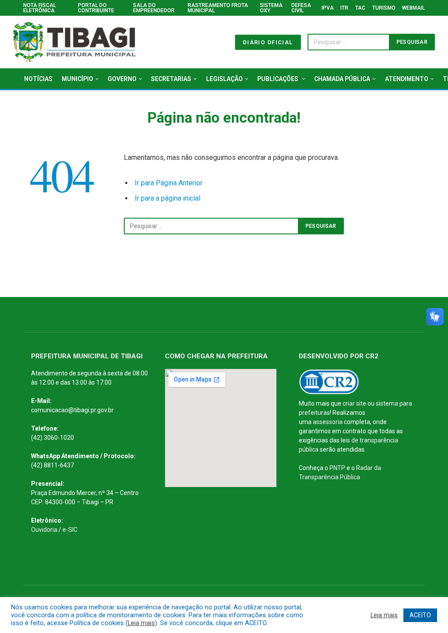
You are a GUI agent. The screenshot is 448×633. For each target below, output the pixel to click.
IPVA (328, 8)
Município (77, 78)
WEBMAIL (413, 8)
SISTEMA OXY (271, 8)
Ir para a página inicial (167, 198)
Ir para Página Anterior (169, 183)
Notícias (38, 78)
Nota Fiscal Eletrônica (39, 8)
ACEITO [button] (420, 615)
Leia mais (141, 623)
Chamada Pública (342, 78)
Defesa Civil (301, 8)
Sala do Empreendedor (154, 8)
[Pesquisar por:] (211, 226)
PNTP (337, 467)
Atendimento (406, 78)
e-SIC (70, 529)
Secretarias (171, 78)
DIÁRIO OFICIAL (268, 42)
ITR (344, 8)
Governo (122, 78)
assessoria (328, 421)
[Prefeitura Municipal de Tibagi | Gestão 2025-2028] (74, 42)
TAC (360, 8)
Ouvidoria (44, 529)
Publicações (278, 78)
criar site (354, 403)
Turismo (384, 8)
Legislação (224, 78)
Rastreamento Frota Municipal (218, 8)
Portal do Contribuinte (96, 8)
